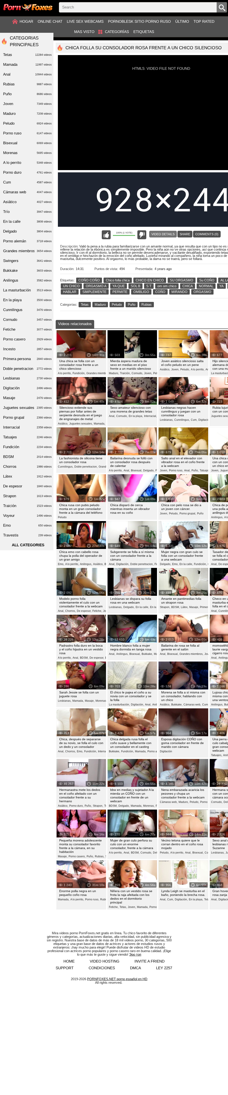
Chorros (27, 466)
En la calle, (186, 564)
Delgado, (148, 470)
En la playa (27, 300)
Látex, (184, 607)
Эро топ (135, 954)
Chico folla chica (118, 280)
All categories (28, 545)
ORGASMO (202, 292)
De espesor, (84, 610)
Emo (27, 525)
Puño (131, 304)
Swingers (27, 261)
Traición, (125, 373)
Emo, (61, 564)
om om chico (166, 286)
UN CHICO (71, 286)
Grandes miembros (27, 251)
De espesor (27, 486)
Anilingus (27, 280)
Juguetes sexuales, (81, 423)
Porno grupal (27, 417)
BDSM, (175, 607)
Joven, (148, 373)
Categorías (117, 32)
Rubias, (99, 856)
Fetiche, (97, 610)
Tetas (85, 304)
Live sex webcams (85, 21)
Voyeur (27, 515)
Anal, (112, 416)
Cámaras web (27, 192)
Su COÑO (206, 280)
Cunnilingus (27, 310)
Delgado (27, 231)
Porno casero (27, 339)
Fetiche (27, 329)
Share (185, 234)
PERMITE (119, 292)
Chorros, (70, 610)
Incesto (27, 349)
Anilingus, (217, 517)
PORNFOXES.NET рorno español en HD (117, 979)
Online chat (50, 21)
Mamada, (99, 423)
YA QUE (118, 286)
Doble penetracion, (86, 466)
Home (69, 961)
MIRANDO (179, 292)
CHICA (187, 286)
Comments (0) (206, 234)
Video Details (163, 234)
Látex (27, 476)
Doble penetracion (27, 369)
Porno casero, (77, 856)
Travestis (27, 535)
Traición (27, 506)
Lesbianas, (166, 419)
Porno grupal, (187, 513)
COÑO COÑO (89, 280)
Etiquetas (143, 32)
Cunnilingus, (182, 419)
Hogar (26, 21)
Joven (27, 104)
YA (221, 286)
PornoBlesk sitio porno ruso (139, 21)
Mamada (27, 64)
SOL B (135, 286)
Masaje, (194, 607)
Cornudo (27, 320)
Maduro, (114, 373)
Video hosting (104, 961)
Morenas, (101, 700)
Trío (27, 212)
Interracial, (150, 416)
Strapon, (165, 607)
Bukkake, (147, 654)
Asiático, (165, 369)
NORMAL (206, 286)
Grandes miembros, (98, 373)
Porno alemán (27, 241)
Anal (27, 74)
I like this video (106, 234)
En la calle (27, 221)
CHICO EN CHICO (150, 280)
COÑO (160, 292)
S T (148, 286)
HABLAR (69, 292)
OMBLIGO (141, 292)
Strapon (27, 496)
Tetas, (123, 907)
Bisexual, (136, 470)
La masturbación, (119, 704)
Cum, (194, 419)
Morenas (27, 153)
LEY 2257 (164, 968)
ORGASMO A (96, 286)
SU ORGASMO (181, 280)
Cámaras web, (192, 704)
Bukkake (27, 270)
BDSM (27, 457)
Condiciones (102, 968)
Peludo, (185, 369)
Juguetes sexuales (27, 408)
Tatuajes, (205, 470)
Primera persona (27, 359)
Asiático (27, 202)
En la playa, (136, 416)
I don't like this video (141, 234)
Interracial (27, 427)
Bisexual (27, 143)
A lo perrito (27, 163)
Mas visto (84, 32)
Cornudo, (137, 373)
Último (182, 21)
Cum (27, 182)
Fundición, (79, 373)
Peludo (117, 304)
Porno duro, (76, 805)
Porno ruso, (176, 470)
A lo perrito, (64, 373)
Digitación (166, 751)
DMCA (135, 968)
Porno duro (27, 172)
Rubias (146, 304)
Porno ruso (27, 133)
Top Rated (203, 21)
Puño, (195, 470)
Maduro (100, 304)
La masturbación (27, 290)
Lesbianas (27, 378)
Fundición (27, 447)
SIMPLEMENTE (94, 292)
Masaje (27, 398)
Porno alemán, (156, 751)
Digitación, (204, 419)
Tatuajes (27, 437)
